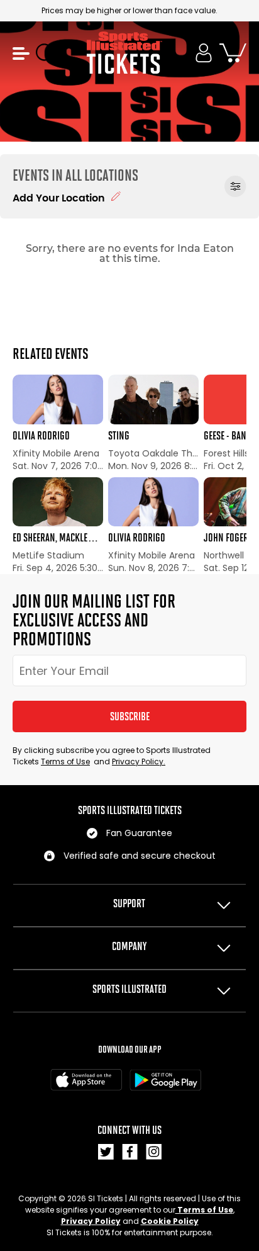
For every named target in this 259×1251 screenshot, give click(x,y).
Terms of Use (65, 761)
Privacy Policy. (138, 761)
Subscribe (130, 716)
